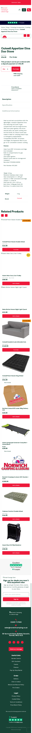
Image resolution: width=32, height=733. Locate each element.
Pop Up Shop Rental (16, 670)
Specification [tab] (7, 105)
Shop (7, 27)
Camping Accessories (17, 27)
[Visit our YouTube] (18, 642)
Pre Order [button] (16, 249)
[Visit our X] (22, 642)
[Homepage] (4, 10)
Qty (4, 69)
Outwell (19, 198)
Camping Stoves (13, 29)
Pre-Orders (16, 688)
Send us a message (16, 649)
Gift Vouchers (16, 661)
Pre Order (16, 69)
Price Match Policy (16, 705)
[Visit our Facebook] (9, 642)
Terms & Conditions (16, 702)
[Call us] (29, 9)
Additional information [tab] (11, 111)
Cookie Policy (16, 699)
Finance (16, 667)
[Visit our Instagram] (14, 642)
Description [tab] (6, 99)
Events (16, 664)
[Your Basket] (19, 9)
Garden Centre (16, 658)
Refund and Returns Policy (16, 685)
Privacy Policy (16, 696)
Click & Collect (16, 682)
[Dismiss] (30, 2)
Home (3, 27)
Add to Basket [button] (16, 283)
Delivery (16, 679)
